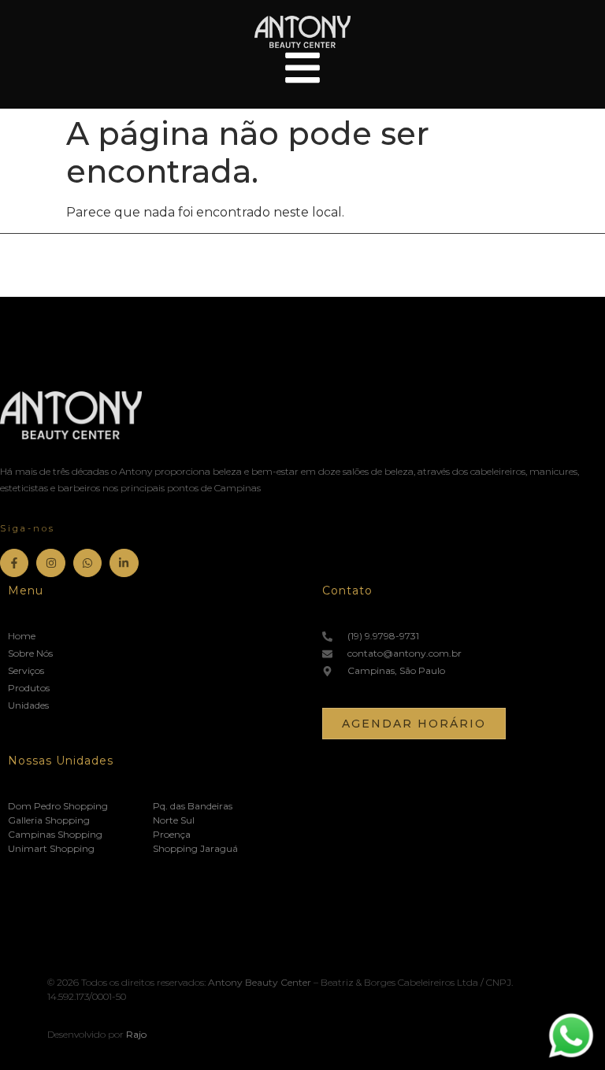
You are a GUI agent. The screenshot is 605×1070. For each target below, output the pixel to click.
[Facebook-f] (14, 563)
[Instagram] (50, 563)
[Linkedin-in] (123, 563)
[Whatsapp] (87, 563)
